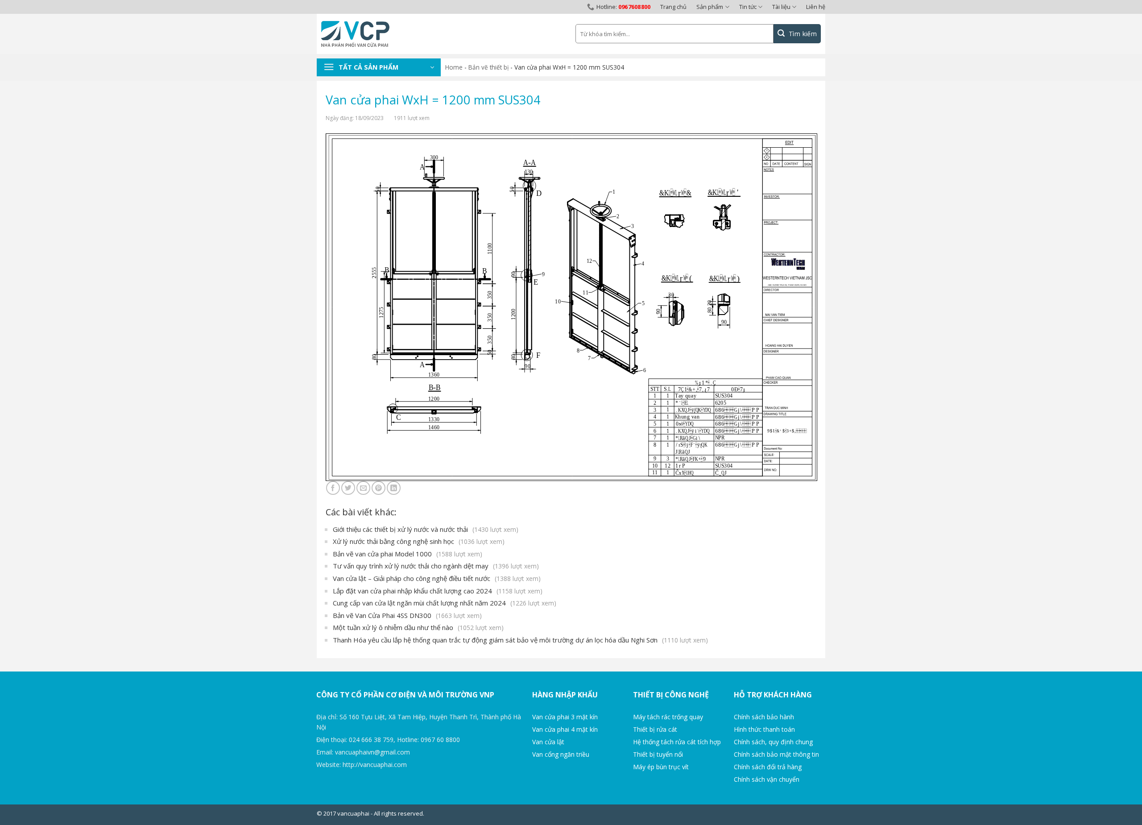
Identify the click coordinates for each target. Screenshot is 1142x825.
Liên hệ (815, 7)
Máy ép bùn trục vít (661, 767)
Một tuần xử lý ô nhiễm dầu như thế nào (418, 627)
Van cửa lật (548, 742)
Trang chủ (673, 7)
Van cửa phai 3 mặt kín (565, 717)
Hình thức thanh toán (764, 729)
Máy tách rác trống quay (668, 717)
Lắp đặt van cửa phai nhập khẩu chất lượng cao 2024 (437, 590)
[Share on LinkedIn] (394, 488)
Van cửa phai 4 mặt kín (565, 729)
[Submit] (797, 33)
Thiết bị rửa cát (655, 729)
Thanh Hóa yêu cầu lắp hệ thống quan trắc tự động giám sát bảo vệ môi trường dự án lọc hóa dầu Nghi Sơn (520, 639)
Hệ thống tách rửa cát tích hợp (677, 742)
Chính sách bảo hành (764, 717)
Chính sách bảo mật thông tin (776, 754)
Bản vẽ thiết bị (488, 67)
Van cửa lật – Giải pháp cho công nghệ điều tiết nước (437, 578)
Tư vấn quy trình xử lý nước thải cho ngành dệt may (436, 565)
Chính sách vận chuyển (766, 779)
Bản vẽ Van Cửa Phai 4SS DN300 (407, 615)
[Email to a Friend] (363, 488)
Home (454, 67)
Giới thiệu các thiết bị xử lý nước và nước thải (425, 529)
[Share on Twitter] (348, 488)
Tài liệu (781, 7)
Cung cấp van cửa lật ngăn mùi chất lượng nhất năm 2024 (444, 602)
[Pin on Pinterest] (378, 488)
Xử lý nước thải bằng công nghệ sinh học (419, 541)
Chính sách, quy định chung (773, 742)
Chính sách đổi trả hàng (768, 767)
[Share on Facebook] (333, 488)
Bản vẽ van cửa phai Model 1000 (407, 553)
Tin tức (748, 7)
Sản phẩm (709, 7)
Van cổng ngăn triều (560, 754)
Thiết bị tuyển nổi (658, 754)
